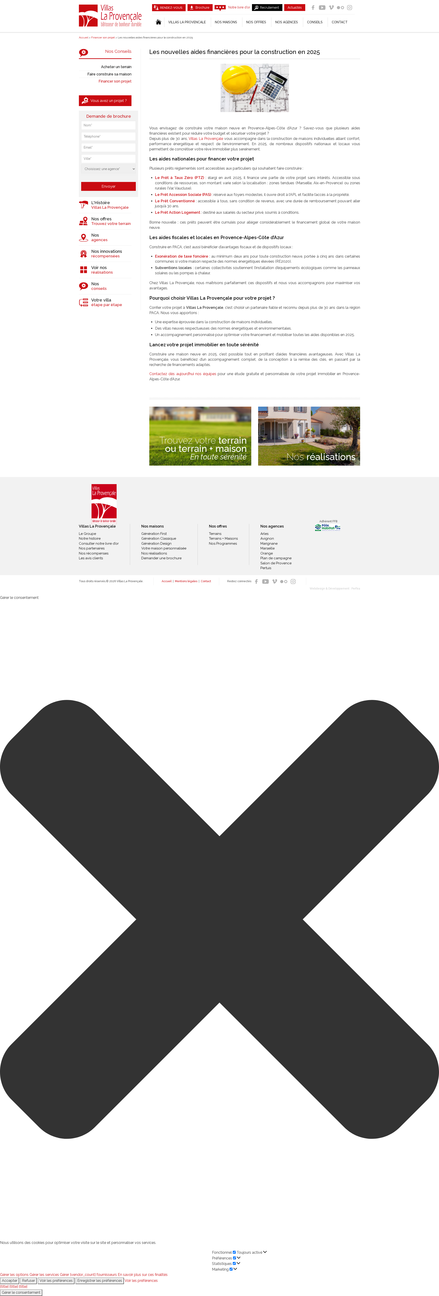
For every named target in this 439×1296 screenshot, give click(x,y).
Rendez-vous (171, 7)
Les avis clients (91, 558)
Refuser (28, 1280)
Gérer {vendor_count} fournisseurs (88, 1274)
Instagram (349, 7)
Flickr (340, 7)
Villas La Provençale (111, 16)
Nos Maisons (226, 22)
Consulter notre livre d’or (99, 543)
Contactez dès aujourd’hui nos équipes (182, 374)
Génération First (154, 534)
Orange (266, 553)
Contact (340, 22)
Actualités (295, 7)
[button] (219, 920)
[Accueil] (158, 22)
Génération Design (156, 543)
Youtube (322, 7)
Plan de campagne (276, 558)
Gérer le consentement (21, 1292)
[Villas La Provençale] (104, 504)
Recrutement (269, 7)
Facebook (313, 7)
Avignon (267, 538)
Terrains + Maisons (223, 538)
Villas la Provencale (187, 22)
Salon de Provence (276, 563)
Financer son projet (115, 81)
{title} (4, 1286)
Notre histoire (90, 538)
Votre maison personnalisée (163, 548)
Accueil (166, 581)
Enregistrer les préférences (99, 1280)
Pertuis (265, 568)
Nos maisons (152, 526)
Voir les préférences (56, 1280)
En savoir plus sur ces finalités (143, 1274)
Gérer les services (44, 1274)
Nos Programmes (223, 543)
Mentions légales (186, 581)
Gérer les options (14, 1274)
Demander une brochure (161, 558)
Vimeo (331, 7)
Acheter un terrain (116, 67)
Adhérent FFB (328, 521)
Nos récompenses (93, 553)
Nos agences (286, 22)
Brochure (202, 7)
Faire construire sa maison (109, 74)
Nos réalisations (154, 553)
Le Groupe (87, 534)
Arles (264, 534)
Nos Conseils (118, 51)
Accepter (9, 1280)
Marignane (269, 543)
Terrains (215, 534)
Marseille (267, 548)
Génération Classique (158, 538)
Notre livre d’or (239, 7)
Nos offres (256, 22)
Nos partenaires (91, 548)
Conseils (315, 22)
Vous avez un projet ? (109, 101)
